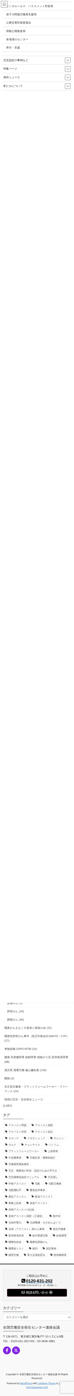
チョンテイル (32, 1144)
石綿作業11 (15, 1222)
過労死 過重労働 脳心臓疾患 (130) (25, 1070)
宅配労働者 (55, 1183)
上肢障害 (53, 1151)
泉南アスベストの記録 (21, 1209)
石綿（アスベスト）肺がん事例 (26, 1229)
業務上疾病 (14, 1203)
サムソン (59, 1138)
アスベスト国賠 (44, 1125)
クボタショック (36, 1138)
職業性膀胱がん (39, 1242)
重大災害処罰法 (36, 1254)
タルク (12, 1144)
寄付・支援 (13, 47)
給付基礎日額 (40, 1235)
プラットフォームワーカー (23, 1151)
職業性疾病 (14, 1242)
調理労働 (13, 1254)
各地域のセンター (17, 39)
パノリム (54, 1144)
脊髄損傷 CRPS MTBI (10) (20, 1048)
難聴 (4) (9, 1078)
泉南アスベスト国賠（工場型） (26, 1216)
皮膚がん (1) (14, 1003)
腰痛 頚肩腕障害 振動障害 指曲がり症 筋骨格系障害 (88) (36, 1059)
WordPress (26, 1383)
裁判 (34, 1248)
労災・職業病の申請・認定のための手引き (32, 1170)
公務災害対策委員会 (18, 22)
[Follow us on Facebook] (7, 1350)
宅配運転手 (14, 1190)
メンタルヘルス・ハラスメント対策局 (29, 6)
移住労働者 (59, 1229)
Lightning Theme (46, 1383)
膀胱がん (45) (15, 1019)
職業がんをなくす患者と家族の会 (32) (28, 1027)
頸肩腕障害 (60, 1254)
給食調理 (61, 1235)
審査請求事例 (37, 1190)
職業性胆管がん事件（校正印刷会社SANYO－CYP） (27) (36, 1038)
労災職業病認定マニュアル (23, 1177)
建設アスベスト (17, 1196)
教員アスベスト (44, 1196)
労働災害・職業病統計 (42, 1157)
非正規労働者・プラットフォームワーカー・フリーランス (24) (36, 1089)
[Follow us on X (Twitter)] (16, 1350)
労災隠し (53, 1177)
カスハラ (13, 1138)
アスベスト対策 (17, 1131)
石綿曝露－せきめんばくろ (45, 1222)
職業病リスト (16, 1248)
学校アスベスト (17, 1183)
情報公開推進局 (15, 31)
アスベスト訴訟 (44, 1131)
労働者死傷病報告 (18, 1164)
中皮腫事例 (14, 1157)
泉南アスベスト (39, 1203)
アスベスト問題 (17, 1125)
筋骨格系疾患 (16, 1235)
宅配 (37, 1183)
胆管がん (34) (15, 1011)
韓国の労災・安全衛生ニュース (23, 1099)
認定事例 (51, 1248)
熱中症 (57, 1216)
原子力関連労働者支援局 (21, 14)
